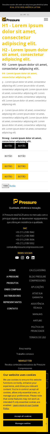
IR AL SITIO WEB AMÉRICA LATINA (25, 7)
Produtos (12, 283)
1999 (5, 185)
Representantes (12, 302)
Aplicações (37, 287)
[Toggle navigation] (46, 19)
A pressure (13, 276)
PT (25, 14)
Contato (12, 308)
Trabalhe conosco (25, 354)
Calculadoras (37, 270)
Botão (8, 145)
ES (28, 14)
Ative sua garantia (37, 295)
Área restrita (25, 348)
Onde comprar (12, 289)
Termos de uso (37, 337)
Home (12, 270)
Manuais (37, 314)
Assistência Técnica (37, 305)
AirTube (37, 320)
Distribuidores (12, 295)
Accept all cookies (23, 416)
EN (21, 14)
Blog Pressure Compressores (37, 278)
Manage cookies (23, 423)
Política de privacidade (37, 328)
